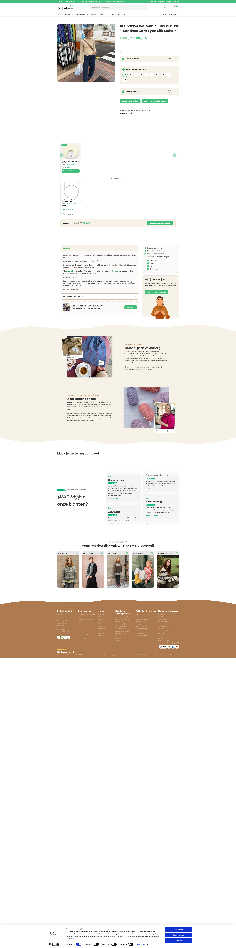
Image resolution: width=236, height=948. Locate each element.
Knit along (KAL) (141, 626)
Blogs (59, 617)
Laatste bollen (141, 617)
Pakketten (110, 14)
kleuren (115, 271)
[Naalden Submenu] (72, 14)
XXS (125, 75)
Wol (99, 617)
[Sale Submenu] (178, 14)
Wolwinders (119, 629)
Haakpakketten (141, 624)
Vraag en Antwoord (153, 655)
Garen (59, 14)
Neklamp (118, 638)
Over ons (60, 614)
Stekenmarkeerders (122, 631)
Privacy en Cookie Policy (138, 655)
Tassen (117, 636)
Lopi (159, 624)
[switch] (96, 944)
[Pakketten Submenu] (115, 14)
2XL (157, 75)
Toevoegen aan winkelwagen (155, 101)
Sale (175, 14)
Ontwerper (166, 14)
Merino (100, 619)
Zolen (117, 641)
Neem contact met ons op (156, 292)
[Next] (174, 155)
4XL (169, 75)
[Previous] (61, 155)
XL (151, 75)
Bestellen (130, 307)
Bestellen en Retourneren (170, 655)
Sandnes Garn (163, 621)
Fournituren (119, 622)
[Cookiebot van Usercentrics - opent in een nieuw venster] (54, 944)
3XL (163, 75)
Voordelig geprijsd (142, 619)
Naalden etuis (120, 633)
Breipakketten (141, 621)
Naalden (68, 14)
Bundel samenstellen (130, 101)
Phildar (160, 629)
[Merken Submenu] (124, 14)
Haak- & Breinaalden (122, 617)
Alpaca (100, 631)
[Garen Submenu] (63, 14)
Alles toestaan (178, 929)
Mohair (100, 624)
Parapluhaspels (120, 626)
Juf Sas (160, 636)
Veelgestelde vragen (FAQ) (87, 614)
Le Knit (160, 638)
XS (131, 75)
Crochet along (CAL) (143, 629)
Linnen (100, 636)
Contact (176, 2)
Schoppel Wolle (163, 631)
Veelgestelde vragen (164, 2)
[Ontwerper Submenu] (171, 14)
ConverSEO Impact (110, 655)
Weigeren (179, 940)
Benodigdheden (80, 14)
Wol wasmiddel (120, 624)
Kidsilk (100, 626)
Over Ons (152, 2)
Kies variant (67, 171)
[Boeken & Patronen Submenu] (104, 14)
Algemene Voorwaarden (86, 617)
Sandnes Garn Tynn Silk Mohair (69, 162)
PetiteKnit (128, 113)
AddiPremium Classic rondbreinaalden (69, 200)
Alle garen (101, 614)
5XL (125, 80)
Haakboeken (140, 633)
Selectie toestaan (178, 935)
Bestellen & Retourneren (86, 619)
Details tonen (141, 944)
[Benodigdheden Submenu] (87, 14)
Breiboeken (140, 631)
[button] (114, 26)
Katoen (100, 621)
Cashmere (102, 633)
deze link (69, 271)
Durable (161, 617)
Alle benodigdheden (122, 619)
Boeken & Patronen (96, 14)
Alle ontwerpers (163, 640)
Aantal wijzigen (68, 209)
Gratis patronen (141, 636)
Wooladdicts (162, 626)
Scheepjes (161, 614)
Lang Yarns (162, 619)
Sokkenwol (101, 629)
